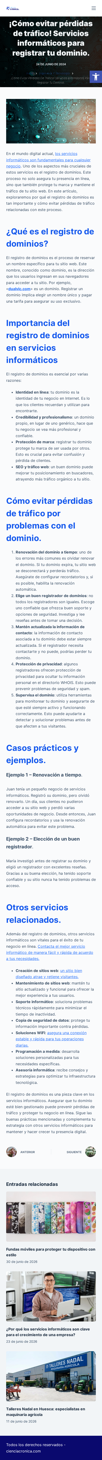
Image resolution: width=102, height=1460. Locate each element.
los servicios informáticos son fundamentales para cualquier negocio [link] (48, 159)
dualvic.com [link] (19, 288)
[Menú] (94, 8)
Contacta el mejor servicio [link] (61, 946)
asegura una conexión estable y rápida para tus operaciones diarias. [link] (51, 1039)
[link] (96, 77)
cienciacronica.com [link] (23, 1451)
